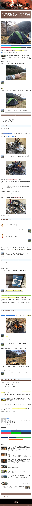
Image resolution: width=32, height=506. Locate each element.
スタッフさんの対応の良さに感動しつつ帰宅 (9, 121)
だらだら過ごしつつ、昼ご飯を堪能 (8, 120)
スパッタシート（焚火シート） (10, 315)
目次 (15, 115)
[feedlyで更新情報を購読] (7, 424)
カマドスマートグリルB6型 (7, 133)
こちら (8, 395)
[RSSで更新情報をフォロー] (9, 424)
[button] (29, 238)
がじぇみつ (8, 418)
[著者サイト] (6, 424)
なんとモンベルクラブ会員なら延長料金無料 (9, 119)
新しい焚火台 (3, 315)
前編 (1, 52)
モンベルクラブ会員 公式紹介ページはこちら (8, 305)
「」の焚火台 (11, 136)
